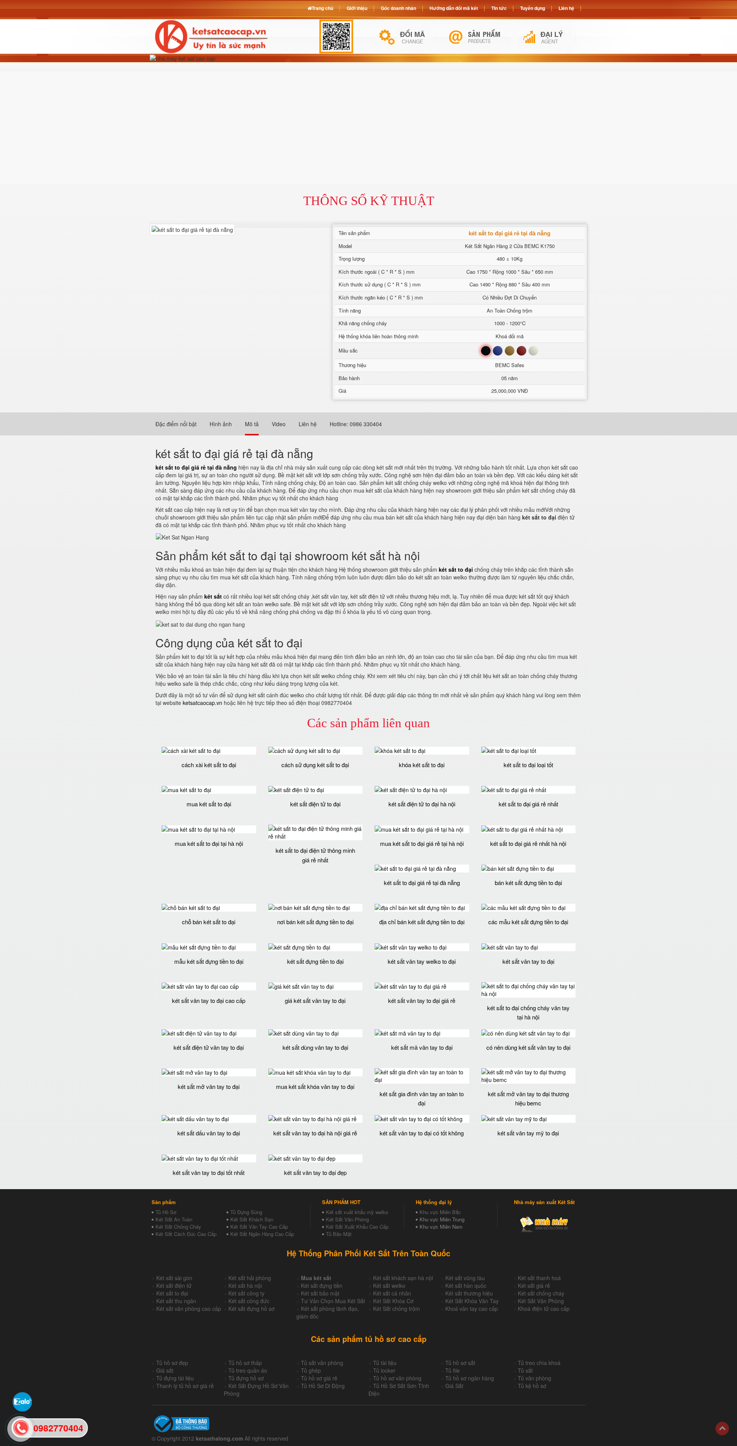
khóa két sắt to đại (422, 765)
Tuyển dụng (532, 8)
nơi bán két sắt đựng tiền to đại (315, 922)
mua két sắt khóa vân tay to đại (315, 1086)
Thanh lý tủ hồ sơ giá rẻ (185, 1386)
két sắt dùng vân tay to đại (315, 1047)
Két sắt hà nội (245, 1285)
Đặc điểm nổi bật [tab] (176, 424)
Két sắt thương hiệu (469, 1293)
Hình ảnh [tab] (221, 424)
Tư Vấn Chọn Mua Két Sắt (333, 1301)
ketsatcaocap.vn (202, 702)
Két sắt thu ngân (176, 1301)
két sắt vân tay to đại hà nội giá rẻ (315, 1133)
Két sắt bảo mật (320, 1293)
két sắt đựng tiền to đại (315, 961)
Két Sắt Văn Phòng (347, 1219)
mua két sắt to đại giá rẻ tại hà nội (422, 843)
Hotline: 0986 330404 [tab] (356, 424)
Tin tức (499, 8)
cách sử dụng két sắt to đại (315, 765)
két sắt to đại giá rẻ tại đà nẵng (422, 883)
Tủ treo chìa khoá (539, 1363)
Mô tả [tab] (252, 424)
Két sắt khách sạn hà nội (403, 1278)
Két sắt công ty (246, 1293)
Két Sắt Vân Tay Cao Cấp (259, 1226)
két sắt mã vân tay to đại (422, 1047)
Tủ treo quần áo (247, 1370)
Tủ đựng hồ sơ (246, 1378)
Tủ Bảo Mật (339, 1234)
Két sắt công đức (248, 1301)
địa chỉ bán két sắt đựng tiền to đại (421, 922)
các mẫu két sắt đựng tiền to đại (528, 922)
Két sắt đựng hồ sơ (251, 1308)
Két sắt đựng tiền (321, 1285)
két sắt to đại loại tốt (528, 765)
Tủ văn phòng (534, 1378)
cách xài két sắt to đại (209, 765)
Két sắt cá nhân (392, 1293)
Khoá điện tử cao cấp (544, 1308)
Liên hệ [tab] (308, 424)
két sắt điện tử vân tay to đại (209, 1047)
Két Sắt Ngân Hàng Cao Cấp (262, 1234)
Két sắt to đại (172, 1293)
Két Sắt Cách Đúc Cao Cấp (185, 1234)
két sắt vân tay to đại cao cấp (208, 1000)
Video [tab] (279, 424)
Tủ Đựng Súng (246, 1212)
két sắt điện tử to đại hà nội (421, 804)
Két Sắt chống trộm (396, 1308)
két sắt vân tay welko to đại (422, 961)
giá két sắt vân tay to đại (315, 1000)
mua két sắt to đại (209, 804)
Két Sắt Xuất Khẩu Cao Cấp (357, 1226)
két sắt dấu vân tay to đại (208, 1133)
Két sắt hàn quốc (465, 1285)
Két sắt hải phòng (249, 1278)
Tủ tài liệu (385, 1363)
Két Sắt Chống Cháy (178, 1226)
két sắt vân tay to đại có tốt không (422, 1133)
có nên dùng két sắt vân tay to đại (528, 1047)
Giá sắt (165, 1370)
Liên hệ (566, 8)
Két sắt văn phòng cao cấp (188, 1308)
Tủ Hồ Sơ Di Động (323, 1386)
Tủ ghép (311, 1370)
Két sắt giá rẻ (534, 1285)
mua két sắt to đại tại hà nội (209, 843)
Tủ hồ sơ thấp (245, 1363)
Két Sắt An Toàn (173, 1219)
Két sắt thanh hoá (539, 1278)
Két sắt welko (389, 1285)
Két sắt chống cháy (541, 1293)
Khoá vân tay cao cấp (471, 1308)
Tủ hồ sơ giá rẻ (319, 1378)
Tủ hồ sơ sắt (460, 1363)
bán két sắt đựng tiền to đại (528, 883)
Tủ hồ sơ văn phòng (397, 1378)
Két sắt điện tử (174, 1285)
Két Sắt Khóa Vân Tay (472, 1301)
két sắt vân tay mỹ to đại (528, 1133)
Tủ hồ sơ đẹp (172, 1363)
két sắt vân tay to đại (528, 961)
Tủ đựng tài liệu (175, 1378)
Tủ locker (384, 1370)
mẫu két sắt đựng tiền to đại (208, 961)
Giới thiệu (357, 8)
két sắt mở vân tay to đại (209, 1086)
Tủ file (452, 1370)
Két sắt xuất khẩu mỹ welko (357, 1212)
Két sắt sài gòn (174, 1278)
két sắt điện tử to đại (315, 804)
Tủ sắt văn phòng (322, 1363)
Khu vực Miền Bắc (440, 1212)
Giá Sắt (454, 1386)
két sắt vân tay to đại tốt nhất (209, 1172)
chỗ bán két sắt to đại (208, 922)
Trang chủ (322, 8)
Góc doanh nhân (398, 8)
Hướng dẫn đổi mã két (454, 8)
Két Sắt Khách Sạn (251, 1219)
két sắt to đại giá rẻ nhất (528, 804)
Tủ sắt (525, 1370)
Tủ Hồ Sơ (165, 1212)
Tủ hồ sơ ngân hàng (469, 1378)
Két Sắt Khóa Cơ (393, 1301)
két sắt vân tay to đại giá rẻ (421, 1000)
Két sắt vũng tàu (465, 1278)
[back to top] (722, 1428)
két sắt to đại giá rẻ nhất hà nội (528, 843)
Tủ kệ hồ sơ (532, 1386)
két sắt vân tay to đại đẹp (315, 1172)
